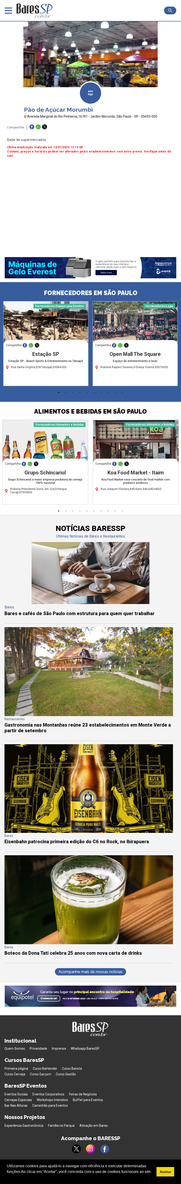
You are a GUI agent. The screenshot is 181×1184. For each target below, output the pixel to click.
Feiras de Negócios (83, 1094)
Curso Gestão (66, 1074)
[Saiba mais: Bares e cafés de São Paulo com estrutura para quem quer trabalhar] (90, 602)
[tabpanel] (45, 344)
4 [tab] (80, 392)
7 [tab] (101, 392)
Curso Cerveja (14, 1074)
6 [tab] (94, 392)
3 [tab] (72, 392)
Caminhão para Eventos (50, 1105)
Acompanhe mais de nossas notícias (90, 972)
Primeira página (16, 1068)
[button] (7, 1178)
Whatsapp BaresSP (85, 1048)
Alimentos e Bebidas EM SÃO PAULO (90, 411)
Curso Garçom (40, 1074)
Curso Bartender (45, 1068)
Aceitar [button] (165, 1172)
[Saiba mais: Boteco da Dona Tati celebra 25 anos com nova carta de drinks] (88, 943)
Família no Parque (61, 1125)
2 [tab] (65, 392)
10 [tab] (122, 392)
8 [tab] (108, 392)
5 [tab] (87, 392)
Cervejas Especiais (18, 1100)
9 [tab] (115, 392)
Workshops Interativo (52, 1100)
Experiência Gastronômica (23, 1125)
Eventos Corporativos (48, 1094)
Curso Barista (72, 1068)
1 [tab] (58, 392)
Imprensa (59, 1048)
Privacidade (38, 1048)
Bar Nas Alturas (16, 1105)
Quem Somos (14, 1048)
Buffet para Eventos (88, 1100)
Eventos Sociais (16, 1094)
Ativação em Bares (93, 1125)
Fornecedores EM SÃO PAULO (90, 292)
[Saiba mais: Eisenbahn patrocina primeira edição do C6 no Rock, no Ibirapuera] (88, 831)
